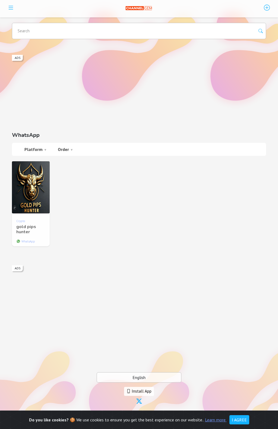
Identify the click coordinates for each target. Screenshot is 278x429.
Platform (35, 149)
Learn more (216, 419)
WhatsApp (28, 241)
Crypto (20, 221)
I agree (239, 419)
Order (65, 149)
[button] (139, 401)
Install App (141, 391)
